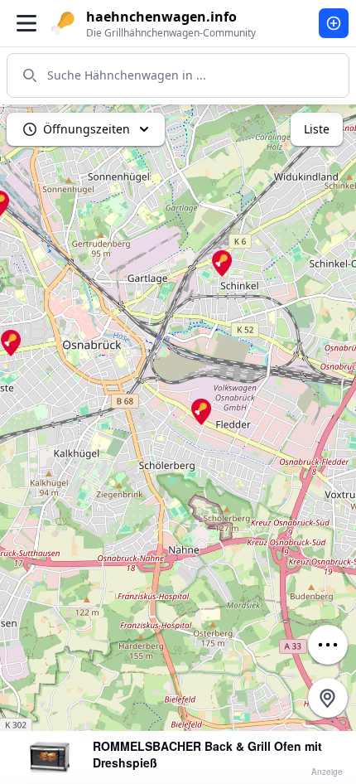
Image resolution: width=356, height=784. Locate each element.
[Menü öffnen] (26, 23)
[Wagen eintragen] (333, 23)
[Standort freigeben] (328, 698)
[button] (201, 412)
